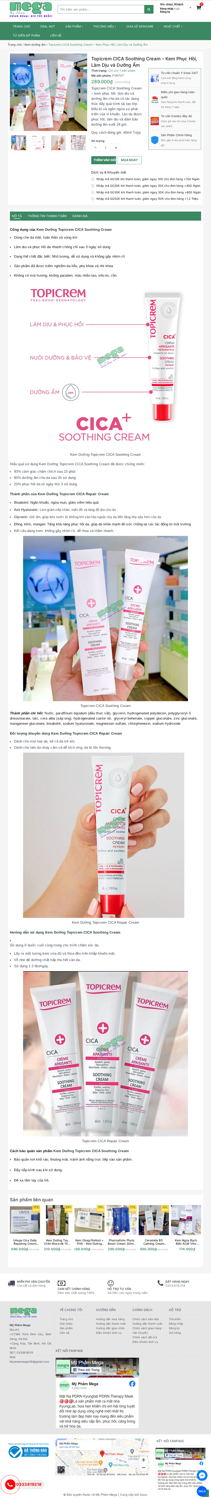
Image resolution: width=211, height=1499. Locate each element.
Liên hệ (55, 35)
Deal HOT (47, 26)
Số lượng (97, 141)
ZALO (202, 1491)
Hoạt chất (172, 26)
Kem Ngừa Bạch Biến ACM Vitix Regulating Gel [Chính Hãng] (186, 1242)
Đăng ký (165, 11)
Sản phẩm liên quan (31, 1199)
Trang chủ (21, 26)
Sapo (143, 1494)
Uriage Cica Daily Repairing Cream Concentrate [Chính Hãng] (25, 1242)
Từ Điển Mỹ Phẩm (26, 35)
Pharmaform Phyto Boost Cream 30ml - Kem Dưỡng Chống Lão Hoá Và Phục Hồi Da (122, 1242)
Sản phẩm (73, 26)
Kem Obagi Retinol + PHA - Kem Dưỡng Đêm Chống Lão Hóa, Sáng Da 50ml (89, 1242)
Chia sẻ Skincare (139, 26)
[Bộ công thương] (28, 1450)
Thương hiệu (104, 26)
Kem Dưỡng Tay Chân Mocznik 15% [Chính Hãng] (57, 1242)
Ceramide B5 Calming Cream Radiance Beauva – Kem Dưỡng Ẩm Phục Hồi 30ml (154, 1242)
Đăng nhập (166, 8)
